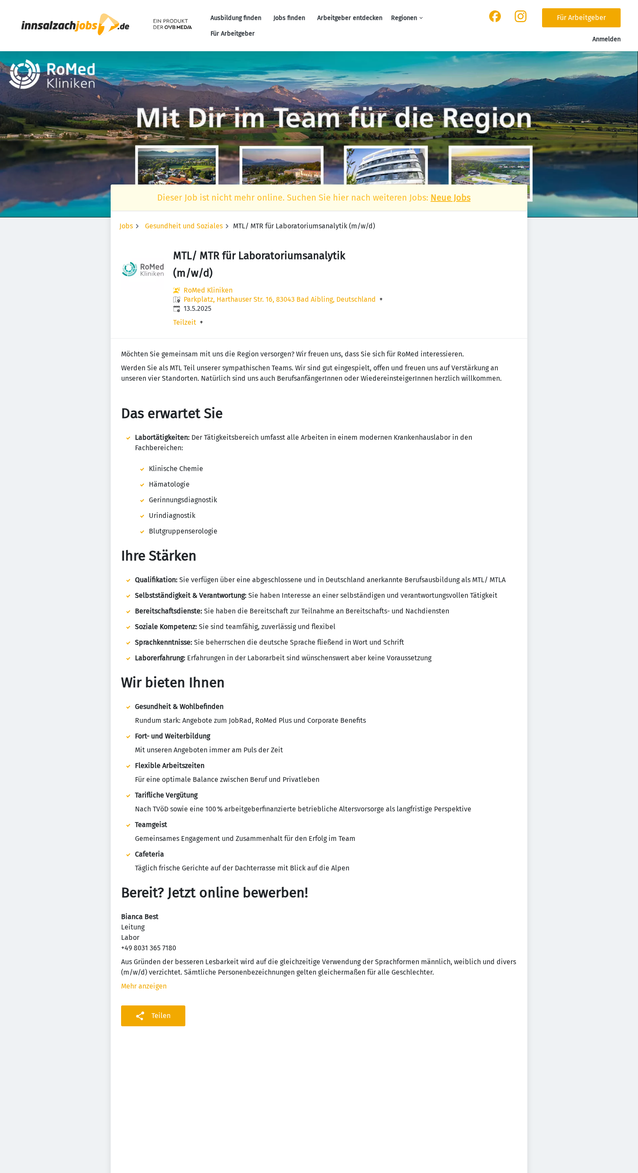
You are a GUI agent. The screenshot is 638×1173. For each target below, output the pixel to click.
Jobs (126, 226)
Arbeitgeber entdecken (349, 18)
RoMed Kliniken (208, 290)
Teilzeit (184, 322)
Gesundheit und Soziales (184, 226)
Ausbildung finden (235, 18)
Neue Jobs (450, 197)
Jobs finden (289, 18)
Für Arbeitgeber (232, 33)
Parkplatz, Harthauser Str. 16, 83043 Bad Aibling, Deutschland (280, 299)
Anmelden (606, 39)
